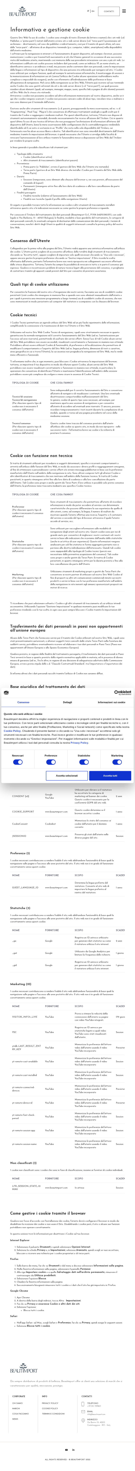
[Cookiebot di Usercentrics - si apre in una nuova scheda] (116, 692)
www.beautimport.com (56, 812)
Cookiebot (50, 824)
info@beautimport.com (96, 1414)
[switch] (51, 762)
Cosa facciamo (20, 1414)
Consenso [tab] (23, 702)
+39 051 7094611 (94, 1406)
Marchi (16, 1409)
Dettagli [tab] (67, 702)
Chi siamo (17, 1403)
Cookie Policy (12, 730)
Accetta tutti (110, 775)
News (15, 1419)
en (93, 11)
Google (48, 795)
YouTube (49, 798)
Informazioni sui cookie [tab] (111, 702)
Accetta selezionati (67, 775)
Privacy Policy (79, 742)
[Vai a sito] (24, 11)
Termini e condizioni (53, 1414)
